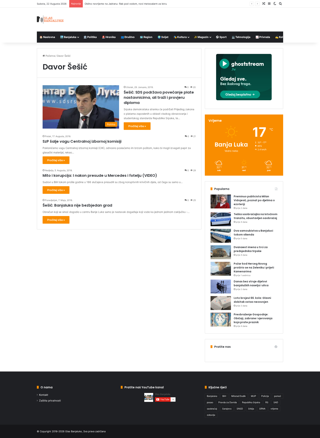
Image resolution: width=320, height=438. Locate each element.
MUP (253, 396)
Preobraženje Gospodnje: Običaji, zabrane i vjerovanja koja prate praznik (253, 318)
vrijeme (274, 408)
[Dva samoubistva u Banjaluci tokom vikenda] (221, 236)
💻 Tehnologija (241, 37)
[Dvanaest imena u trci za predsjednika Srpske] (221, 252)
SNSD (240, 408)
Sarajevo (226, 408)
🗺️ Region (146, 37)
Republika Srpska (251, 402)
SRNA (262, 408)
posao (210, 402)
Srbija (251, 408)
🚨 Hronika (109, 37)
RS (266, 402)
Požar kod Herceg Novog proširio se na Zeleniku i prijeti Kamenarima (254, 267)
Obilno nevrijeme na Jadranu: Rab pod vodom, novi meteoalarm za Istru (126, 3)
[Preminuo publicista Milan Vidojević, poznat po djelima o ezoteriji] (221, 201)
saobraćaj (212, 408)
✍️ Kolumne (282, 37)
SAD (276, 402)
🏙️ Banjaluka (68, 37)
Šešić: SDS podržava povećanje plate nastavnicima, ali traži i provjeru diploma (159, 97)
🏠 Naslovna (47, 37)
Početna (50, 55)
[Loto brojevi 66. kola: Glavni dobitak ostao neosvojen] (221, 303)
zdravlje (211, 415)
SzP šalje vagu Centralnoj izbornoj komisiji (82, 141)
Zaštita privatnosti (50, 400)
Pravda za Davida (227, 402)
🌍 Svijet (163, 37)
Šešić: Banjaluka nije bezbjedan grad (77, 205)
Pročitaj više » (137, 126)
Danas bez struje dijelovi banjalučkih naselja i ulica (251, 283)
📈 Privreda (263, 37)
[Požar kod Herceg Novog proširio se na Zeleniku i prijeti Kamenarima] (221, 269)
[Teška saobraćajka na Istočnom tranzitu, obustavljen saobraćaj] (221, 219)
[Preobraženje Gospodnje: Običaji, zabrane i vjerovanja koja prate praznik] (221, 319)
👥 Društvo (128, 37)
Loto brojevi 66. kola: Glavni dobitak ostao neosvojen (252, 300)
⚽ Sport (221, 37)
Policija (265, 396)
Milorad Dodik (238, 396)
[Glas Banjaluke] (50, 19)
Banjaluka (212, 396)
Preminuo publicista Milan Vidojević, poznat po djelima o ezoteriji (254, 200)
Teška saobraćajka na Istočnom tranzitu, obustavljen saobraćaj (255, 216)
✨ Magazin (201, 37)
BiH (224, 396)
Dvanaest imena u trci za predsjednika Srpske (251, 249)
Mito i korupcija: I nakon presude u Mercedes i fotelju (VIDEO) (100, 175)
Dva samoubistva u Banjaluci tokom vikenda (253, 232)
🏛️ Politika (90, 37)
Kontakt (43, 394)
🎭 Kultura (180, 37)
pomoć (277, 396)
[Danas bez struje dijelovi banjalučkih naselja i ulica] (221, 286)
